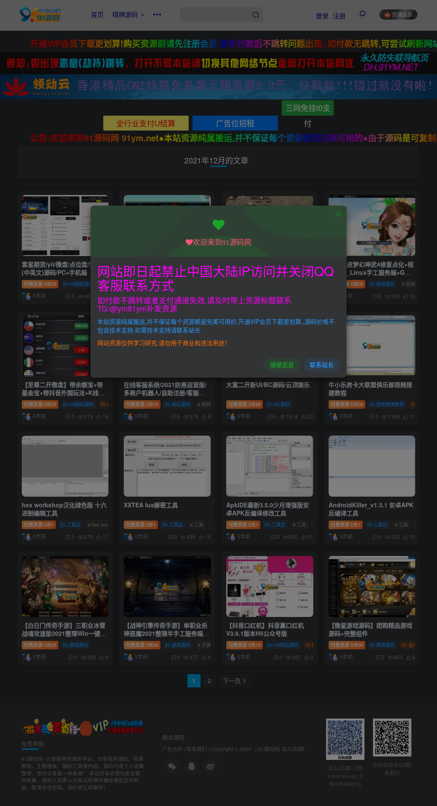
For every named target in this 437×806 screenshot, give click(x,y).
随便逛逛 (282, 364)
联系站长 (322, 364)
